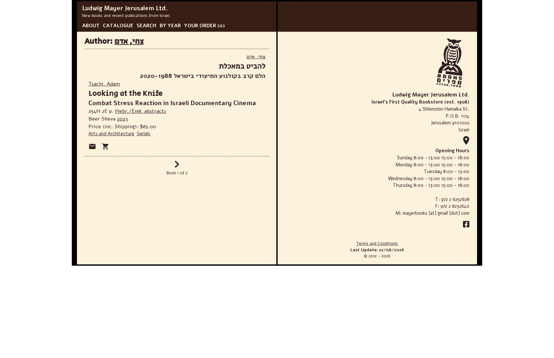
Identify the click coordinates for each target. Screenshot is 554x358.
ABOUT (91, 25)
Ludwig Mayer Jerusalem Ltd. (125, 8)
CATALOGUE (118, 25)
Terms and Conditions (377, 243)
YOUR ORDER (200, 25)
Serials (143, 133)
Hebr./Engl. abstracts (140, 111)
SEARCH (146, 25)
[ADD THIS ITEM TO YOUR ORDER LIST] (105, 146)
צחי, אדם (129, 41)
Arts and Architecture (111, 133)
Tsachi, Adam (104, 83)
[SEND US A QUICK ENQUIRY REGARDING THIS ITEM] (92, 146)
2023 (122, 118)
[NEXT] (177, 166)
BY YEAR (170, 25)
